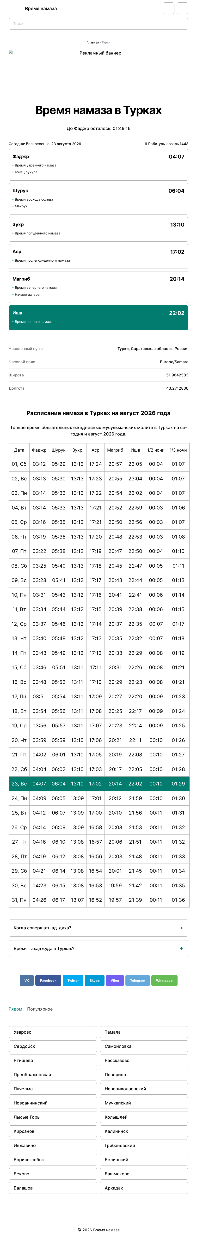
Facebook (48, 980)
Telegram (137, 980)
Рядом (15, 1009)
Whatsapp (164, 980)
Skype (95, 980)
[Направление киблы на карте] (168, 8)
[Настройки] (182, 8)
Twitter (73, 980)
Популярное (40, 1009)
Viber (115, 980)
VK (27, 980)
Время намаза (41, 8)
